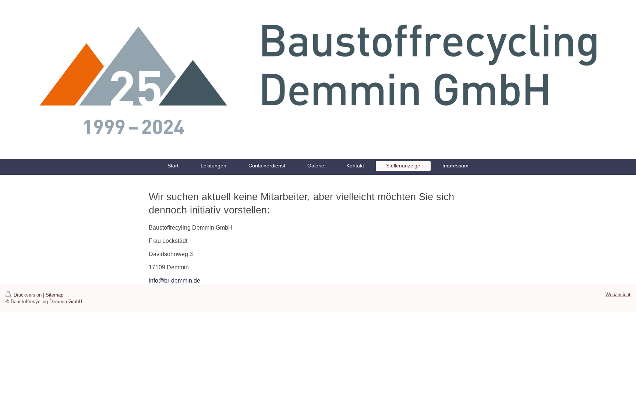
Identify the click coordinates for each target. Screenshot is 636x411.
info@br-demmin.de (174, 280)
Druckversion (27, 295)
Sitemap (54, 295)
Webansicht (617, 294)
